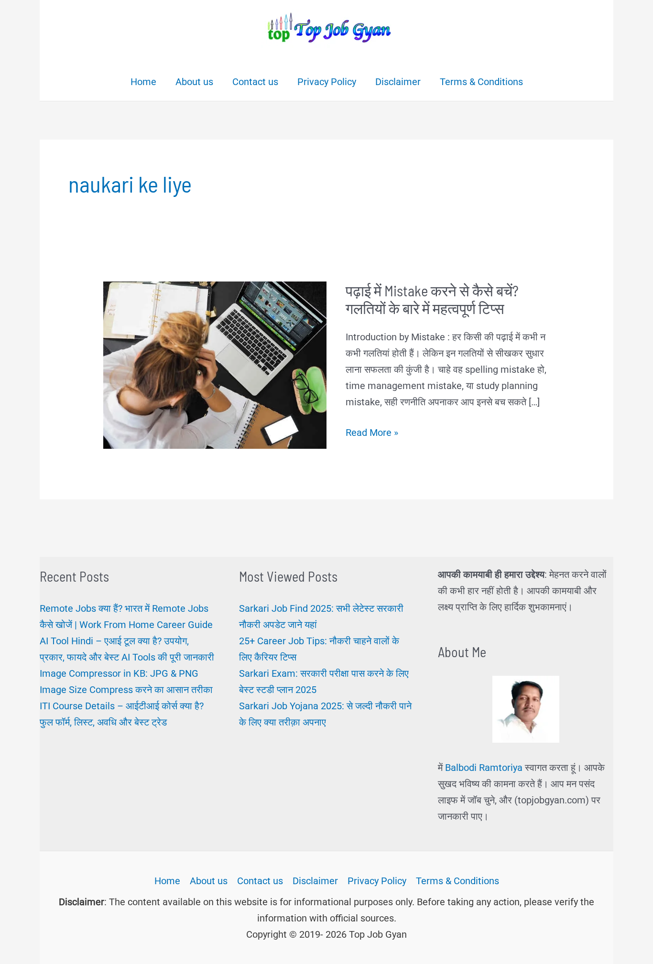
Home (167, 881)
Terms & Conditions (457, 881)
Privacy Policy (377, 881)
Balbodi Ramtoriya (483, 767)
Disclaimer (315, 881)
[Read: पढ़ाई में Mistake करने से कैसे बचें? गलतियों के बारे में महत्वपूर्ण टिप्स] (214, 364)
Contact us (260, 881)
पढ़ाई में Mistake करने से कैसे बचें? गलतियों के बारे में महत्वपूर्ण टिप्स (432, 299)
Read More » (372, 433)
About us (209, 881)
